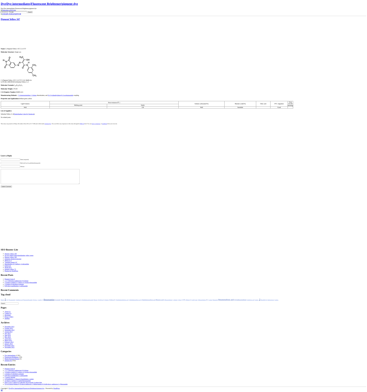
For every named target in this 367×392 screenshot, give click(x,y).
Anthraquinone (270, 299)
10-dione (67, 300)
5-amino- (276, 299)
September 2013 (9, 330)
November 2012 (9, 347)
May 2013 (8, 337)
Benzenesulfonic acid (226, 300)
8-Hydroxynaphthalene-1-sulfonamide (16, 286)
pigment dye (48, 123)
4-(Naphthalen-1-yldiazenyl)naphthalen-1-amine (19, 379)
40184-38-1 (8, 267)
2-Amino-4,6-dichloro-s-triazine (14, 284)
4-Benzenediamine (168, 299)
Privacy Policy (9, 317)
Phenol (63, 300)
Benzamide (73, 299)
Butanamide (215, 299)
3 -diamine (175, 299)
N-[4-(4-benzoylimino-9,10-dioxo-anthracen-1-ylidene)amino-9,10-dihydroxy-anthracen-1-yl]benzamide (36, 384)
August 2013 (8, 332)
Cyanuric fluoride (10, 377)
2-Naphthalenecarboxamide (87, 299)
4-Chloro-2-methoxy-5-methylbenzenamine (18, 381)
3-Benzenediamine (202, 299)
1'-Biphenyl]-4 (188, 299)
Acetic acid (78, 299)
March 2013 (8, 340)
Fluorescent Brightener (11, 357)
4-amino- (257, 299)
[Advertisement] (13, 34)
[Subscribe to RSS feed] (8, 10)
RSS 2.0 (82, 123)
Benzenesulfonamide (27, 299)
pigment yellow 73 (10, 269)
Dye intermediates (10, 355)
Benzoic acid (160, 300)
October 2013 (9, 328)
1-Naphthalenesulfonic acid (135, 299)
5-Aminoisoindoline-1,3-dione (27, 95)
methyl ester (194, 299)
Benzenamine (49, 299)
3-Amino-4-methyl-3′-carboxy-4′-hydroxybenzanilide (21, 282)
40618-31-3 (8, 260)
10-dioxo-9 (112, 300)
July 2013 (8, 333)
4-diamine (106, 299)
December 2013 (9, 326)
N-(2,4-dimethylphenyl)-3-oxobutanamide (60, 95)
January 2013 (9, 344)
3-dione (179, 299)
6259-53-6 (8, 266)
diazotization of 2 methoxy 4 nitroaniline (17, 264)
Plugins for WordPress (11, 271)
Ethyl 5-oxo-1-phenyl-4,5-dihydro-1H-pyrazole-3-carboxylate (23, 382)
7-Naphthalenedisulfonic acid (121, 299)
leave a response (96, 123)
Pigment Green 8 (10, 279)
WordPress (56, 388)
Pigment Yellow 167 (10, 19)
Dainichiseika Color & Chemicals (24, 114)
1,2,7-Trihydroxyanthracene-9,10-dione (16, 281)
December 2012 (9, 345)
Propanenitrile (12, 299)
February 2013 (9, 342)
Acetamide (57, 300)
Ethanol (2, 299)
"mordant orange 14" (11, 262)
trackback (104, 123)
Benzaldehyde (264, 299)
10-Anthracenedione (240, 300)
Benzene (95, 299)
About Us (8, 311)
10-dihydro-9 (101, 299)
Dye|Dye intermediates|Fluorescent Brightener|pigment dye (39, 3)
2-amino (210, 299)
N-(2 (7, 299)
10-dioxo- (35, 299)
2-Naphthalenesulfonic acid (148, 300)
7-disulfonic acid (19, 299)
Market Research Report (12, 359)
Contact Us (8, 313)
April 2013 (8, 338)
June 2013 (8, 335)
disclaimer (8, 315)
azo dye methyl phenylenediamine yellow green (19, 255)
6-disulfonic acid (250, 299)
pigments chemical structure (13, 259)
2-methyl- (40, 299)
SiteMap (7, 318)
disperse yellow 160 (11, 254)
